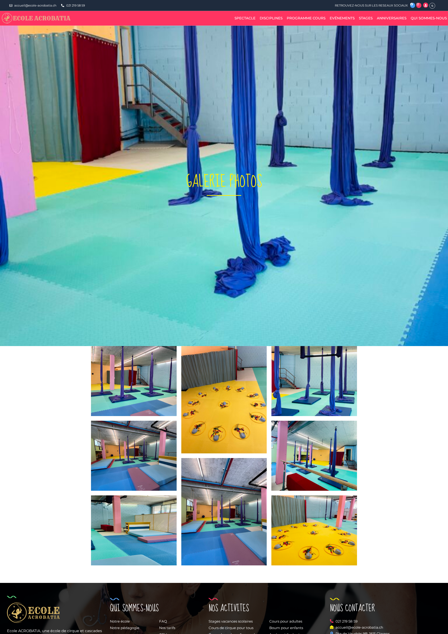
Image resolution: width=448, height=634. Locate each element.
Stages (366, 18)
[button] (432, 6)
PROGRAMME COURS (306, 18)
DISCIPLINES (271, 18)
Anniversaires (391, 18)
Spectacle (245, 18)
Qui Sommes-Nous (429, 18)
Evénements (342, 18)
